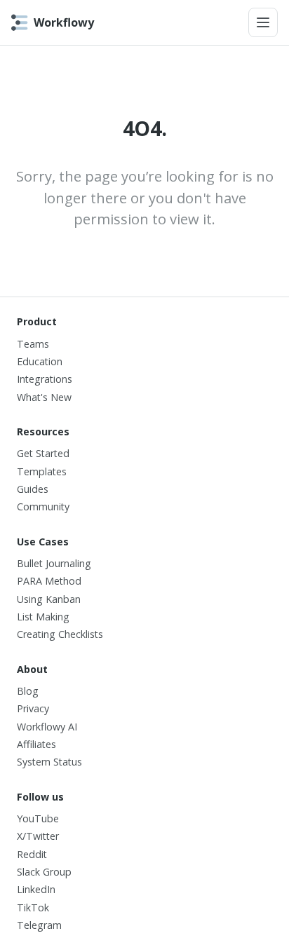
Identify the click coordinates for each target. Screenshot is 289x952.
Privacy (33, 708)
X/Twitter (38, 836)
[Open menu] (263, 22)
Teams (33, 344)
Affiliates (36, 744)
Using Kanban (49, 599)
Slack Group (44, 871)
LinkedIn (36, 889)
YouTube (38, 818)
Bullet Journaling (54, 563)
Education (39, 361)
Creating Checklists (60, 634)
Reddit (32, 854)
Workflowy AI (47, 726)
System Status (49, 761)
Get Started (43, 453)
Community (43, 506)
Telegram (39, 925)
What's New (44, 397)
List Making (43, 616)
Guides (32, 489)
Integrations (44, 379)
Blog (28, 691)
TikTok (33, 907)
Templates (42, 471)
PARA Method (49, 580)
